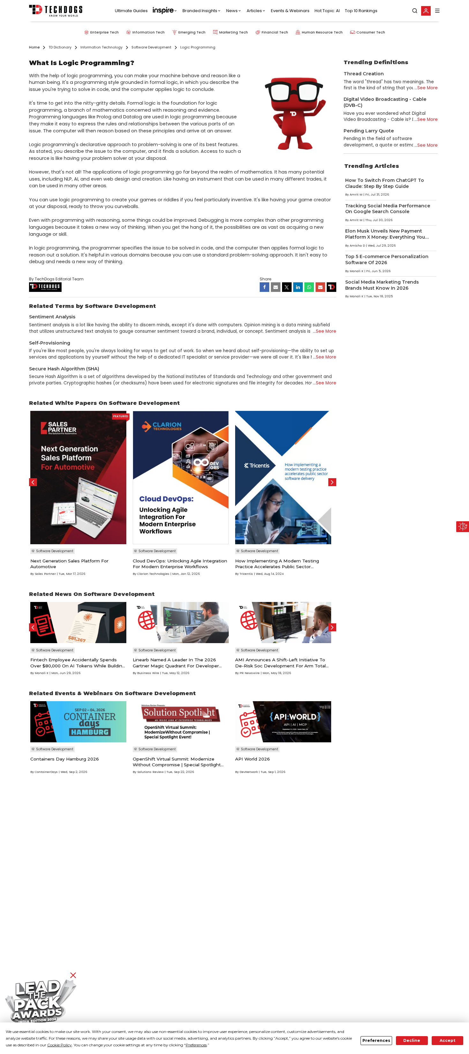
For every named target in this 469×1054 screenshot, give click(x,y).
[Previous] (33, 482)
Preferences (376, 1040)
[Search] (415, 11)
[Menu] (437, 11)
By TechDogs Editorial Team (56, 279)
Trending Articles (371, 166)
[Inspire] (165, 11)
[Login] (426, 11)
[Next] (332, 482)
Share (265, 279)
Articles (254, 11)
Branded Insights (199, 11)
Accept (447, 1040)
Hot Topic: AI (327, 11)
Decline (411, 1040)
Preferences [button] (196, 1045)
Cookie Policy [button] (59, 1045)
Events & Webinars (290, 11)
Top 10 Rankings (361, 11)
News (232, 11)
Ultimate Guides (131, 11)
